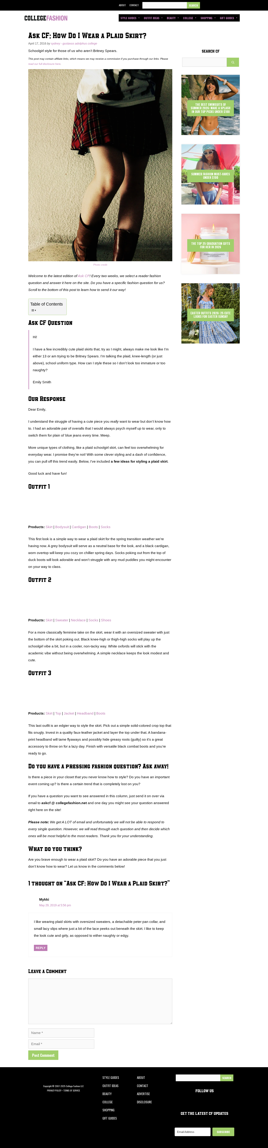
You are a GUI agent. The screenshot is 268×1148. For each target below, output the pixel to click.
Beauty (171, 18)
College (188, 18)
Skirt (49, 527)
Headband (85, 713)
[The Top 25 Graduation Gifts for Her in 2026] (210, 271)
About (122, 5)
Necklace (79, 620)
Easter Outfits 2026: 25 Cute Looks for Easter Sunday (211, 315)
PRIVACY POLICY (54, 1090)
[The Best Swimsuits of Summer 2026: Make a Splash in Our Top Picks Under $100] (210, 132)
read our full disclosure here (44, 63)
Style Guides (128, 18)
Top (58, 713)
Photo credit (100, 264)
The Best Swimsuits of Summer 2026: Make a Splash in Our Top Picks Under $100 (210, 108)
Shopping (206, 18)
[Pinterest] (230, 5)
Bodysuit (62, 527)
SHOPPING (108, 1110)
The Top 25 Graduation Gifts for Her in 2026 (210, 245)
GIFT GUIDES (109, 1118)
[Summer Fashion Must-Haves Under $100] (210, 201)
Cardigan (79, 527)
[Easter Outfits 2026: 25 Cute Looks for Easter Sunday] (210, 340)
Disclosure (144, 1102)
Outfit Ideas (151, 18)
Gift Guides (227, 18)
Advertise (143, 1093)
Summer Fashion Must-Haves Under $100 (210, 176)
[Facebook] (205, 5)
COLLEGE (107, 1102)
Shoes (106, 620)
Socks (105, 527)
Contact (134, 5)
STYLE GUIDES (110, 1077)
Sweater (62, 620)
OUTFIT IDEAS (110, 1085)
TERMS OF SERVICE (71, 1090)
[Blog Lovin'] (238, 5)
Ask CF (84, 276)
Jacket (69, 713)
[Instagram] (221, 5)
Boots (93, 527)
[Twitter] (213, 5)
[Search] (193, 5)
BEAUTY (107, 1093)
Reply (41, 948)
